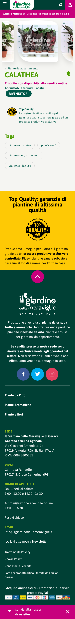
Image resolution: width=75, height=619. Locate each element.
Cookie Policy (13, 559)
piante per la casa (20, 165)
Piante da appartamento (23, 68)
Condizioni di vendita (18, 566)
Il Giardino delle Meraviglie (22, 5)
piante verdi (48, 145)
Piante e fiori (14, 414)
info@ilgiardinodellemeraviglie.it (28, 532)
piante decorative (20, 145)
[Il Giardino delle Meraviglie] (37, 304)
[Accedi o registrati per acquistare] (70, 5)
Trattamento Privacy (17, 552)
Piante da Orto (15, 395)
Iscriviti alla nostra (26, 541)
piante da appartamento (24, 155)
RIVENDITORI (18, 93)
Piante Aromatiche (18, 405)
